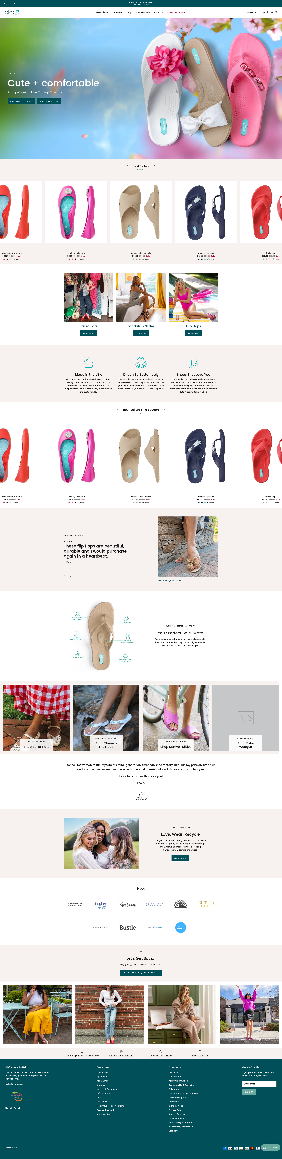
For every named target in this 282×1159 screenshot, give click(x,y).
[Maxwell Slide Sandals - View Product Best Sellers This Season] (141, 455)
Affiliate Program (177, 1097)
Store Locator (103, 1114)
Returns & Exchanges (106, 1089)
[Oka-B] (12, 12)
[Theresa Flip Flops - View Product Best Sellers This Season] (206, 455)
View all (141, 170)
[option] (141, 549)
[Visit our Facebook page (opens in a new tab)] (5, 3)
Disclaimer (174, 1130)
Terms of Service (177, 1114)
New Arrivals (102, 12)
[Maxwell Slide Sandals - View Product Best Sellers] (141, 212)
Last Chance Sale (176, 12)
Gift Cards (101, 1101)
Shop (128, 12)
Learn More (180, 858)
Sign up (249, 1092)
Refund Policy (103, 1093)
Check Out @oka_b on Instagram (141, 972)
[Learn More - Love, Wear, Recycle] (101, 843)
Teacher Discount (105, 1110)
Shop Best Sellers (49, 101)
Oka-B (14, 1148)
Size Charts (102, 1080)
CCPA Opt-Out (176, 1118)
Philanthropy (175, 1089)
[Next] (70, 575)
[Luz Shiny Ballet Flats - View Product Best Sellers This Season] (76, 455)
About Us (158, 12)
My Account (102, 1076)
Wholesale (174, 1101)
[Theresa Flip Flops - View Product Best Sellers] (206, 212)
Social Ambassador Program (183, 1093)
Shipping (100, 1085)
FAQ (98, 1097)
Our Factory (175, 1076)
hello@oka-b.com (14, 1084)
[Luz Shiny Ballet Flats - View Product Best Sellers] (76, 212)
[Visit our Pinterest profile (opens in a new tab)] (11, 3)
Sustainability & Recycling (181, 1085)
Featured (117, 12)
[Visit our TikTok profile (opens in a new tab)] (15, 3)
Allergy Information (178, 1080)
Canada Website (177, 1105)
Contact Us (102, 1072)
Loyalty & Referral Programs (110, 1105)
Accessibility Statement (181, 1122)
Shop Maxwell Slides (21, 101)
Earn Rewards (143, 12)
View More (88, 333)
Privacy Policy (175, 1110)
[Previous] (64, 575)
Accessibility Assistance (181, 1126)
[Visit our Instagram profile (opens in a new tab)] (8, 3)
